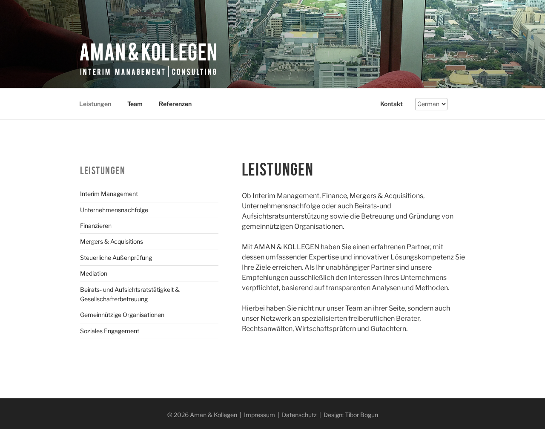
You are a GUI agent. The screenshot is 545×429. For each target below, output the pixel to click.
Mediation (93, 273)
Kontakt (391, 103)
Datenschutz (299, 414)
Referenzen (175, 103)
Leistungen (95, 103)
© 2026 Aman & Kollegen (202, 414)
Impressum (259, 414)
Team (135, 103)
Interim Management (109, 193)
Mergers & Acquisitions (111, 241)
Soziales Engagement (109, 330)
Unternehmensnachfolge (114, 209)
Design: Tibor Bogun (351, 414)
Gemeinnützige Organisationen (122, 314)
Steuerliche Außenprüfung (116, 257)
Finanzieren (96, 225)
